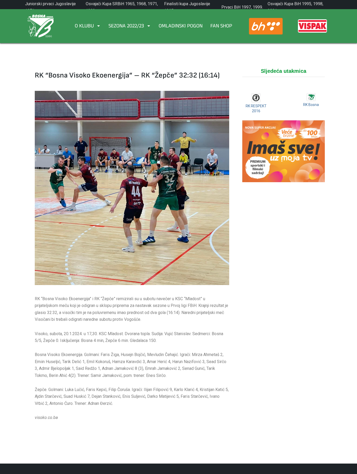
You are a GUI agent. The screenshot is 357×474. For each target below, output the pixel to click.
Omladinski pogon (181, 27)
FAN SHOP (221, 27)
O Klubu (84, 27)
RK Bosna (311, 105)
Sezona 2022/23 (126, 27)
